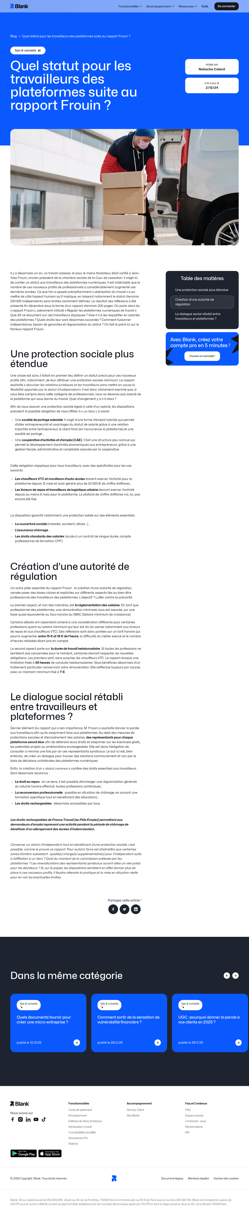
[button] (130, 6)
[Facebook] (12, 1119)
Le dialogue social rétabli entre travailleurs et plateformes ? (197, 316)
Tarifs (204, 6)
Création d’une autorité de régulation (194, 302)
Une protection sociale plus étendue (201, 290)
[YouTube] (36, 1119)
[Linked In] (28, 1119)
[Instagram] (20, 1119)
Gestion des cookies (226, 1178)
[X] (43, 1119)
